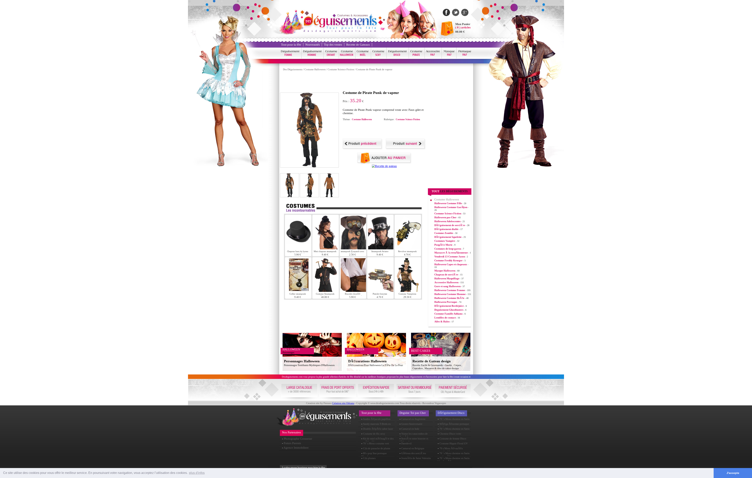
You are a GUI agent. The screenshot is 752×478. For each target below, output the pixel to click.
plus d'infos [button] (197, 472)
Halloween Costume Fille (448, 203)
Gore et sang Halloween (447, 286)
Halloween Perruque (445, 301)
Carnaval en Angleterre (413, 419)
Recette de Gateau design (431, 361)
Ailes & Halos (442, 321)
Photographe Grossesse (298, 438)
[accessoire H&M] (433, 58)
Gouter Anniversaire (411, 423)
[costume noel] (363, 58)
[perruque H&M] (464, 58)
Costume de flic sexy (374, 433)
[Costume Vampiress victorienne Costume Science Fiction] (408, 290)
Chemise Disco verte (450, 433)
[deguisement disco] (398, 58)
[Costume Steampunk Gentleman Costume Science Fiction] (325, 290)
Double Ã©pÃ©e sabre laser (378, 428)
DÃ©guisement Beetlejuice (449, 305)
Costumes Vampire (444, 240)
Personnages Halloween (302, 361)
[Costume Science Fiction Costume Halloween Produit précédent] (363, 148)
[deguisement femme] (290, 58)
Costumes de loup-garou (447, 248)
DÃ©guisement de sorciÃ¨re (449, 225)
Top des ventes (333, 44)
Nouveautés (312, 44)
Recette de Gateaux (358, 44)
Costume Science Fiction (341, 69)
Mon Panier (462, 24)
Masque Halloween (444, 270)
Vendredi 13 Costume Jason (449, 256)
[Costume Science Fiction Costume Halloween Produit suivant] (406, 148)
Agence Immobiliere (296, 447)
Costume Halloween (315, 69)
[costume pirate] (417, 58)
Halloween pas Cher (445, 217)
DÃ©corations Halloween (367, 361)
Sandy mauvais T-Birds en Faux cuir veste (376, 425)
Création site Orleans (343, 403)
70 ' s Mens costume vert (376, 443)
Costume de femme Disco (452, 438)
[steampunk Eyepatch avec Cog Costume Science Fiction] (353, 248)
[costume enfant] (331, 58)
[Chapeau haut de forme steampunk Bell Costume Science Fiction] (298, 248)
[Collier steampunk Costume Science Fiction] (298, 290)
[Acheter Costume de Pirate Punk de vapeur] (384, 163)
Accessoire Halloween (446, 282)
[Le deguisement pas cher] (340, 31)
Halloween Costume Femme (449, 290)
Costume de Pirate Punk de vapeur (374, 69)
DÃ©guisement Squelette (448, 236)
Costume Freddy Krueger (448, 260)
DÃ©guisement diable (446, 229)
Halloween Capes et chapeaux (450, 264)
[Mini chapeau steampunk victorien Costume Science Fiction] (326, 248)
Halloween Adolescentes (447, 221)
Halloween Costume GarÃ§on (450, 207)
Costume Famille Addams (448, 313)
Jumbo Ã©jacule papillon (376, 419)
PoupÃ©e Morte (443, 244)
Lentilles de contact (445, 317)
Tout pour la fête (291, 44)
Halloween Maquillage (446, 278)
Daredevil (406, 443)
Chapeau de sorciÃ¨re (446, 274)
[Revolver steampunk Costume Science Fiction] (408, 248)
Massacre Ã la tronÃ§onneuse (451, 252)
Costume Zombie (443, 233)
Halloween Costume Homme (450, 294)
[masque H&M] (449, 58)
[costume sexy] (379, 58)
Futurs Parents (292, 443)
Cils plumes (369, 458)
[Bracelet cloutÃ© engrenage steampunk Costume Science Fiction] (353, 290)
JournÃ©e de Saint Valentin (416, 458)
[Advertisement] (351, 82)
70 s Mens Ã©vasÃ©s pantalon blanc (450, 450)
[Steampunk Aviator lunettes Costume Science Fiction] (380, 248)
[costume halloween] (347, 58)
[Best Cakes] (384, 166)
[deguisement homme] (313, 58)
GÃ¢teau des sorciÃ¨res (413, 453)
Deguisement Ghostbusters (448, 309)
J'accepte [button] (733, 472)
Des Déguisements (292, 69)
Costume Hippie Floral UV (453, 443)
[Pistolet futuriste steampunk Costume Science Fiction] (380, 290)
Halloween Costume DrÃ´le (449, 298)
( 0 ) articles (463, 27)
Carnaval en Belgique (412, 448)
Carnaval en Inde (410, 428)
